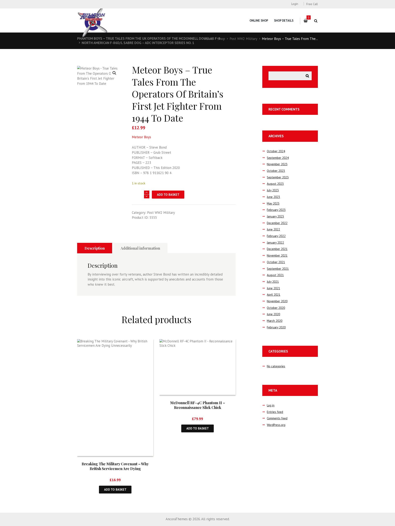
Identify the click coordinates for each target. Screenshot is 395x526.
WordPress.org (276, 425)
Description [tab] (95, 248)
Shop (221, 38)
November (277, 164)
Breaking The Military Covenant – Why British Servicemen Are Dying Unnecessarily (115, 468)
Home (208, 38)
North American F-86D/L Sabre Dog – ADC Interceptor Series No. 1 (138, 43)
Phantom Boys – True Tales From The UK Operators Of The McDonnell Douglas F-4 (148, 38)
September (278, 158)
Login (294, 4)
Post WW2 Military (243, 38)
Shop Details (283, 20)
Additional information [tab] (140, 248)
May (273, 203)
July (273, 190)
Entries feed (275, 412)
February (276, 210)
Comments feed (277, 418)
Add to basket (168, 195)
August (275, 184)
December (277, 223)
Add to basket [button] (115, 489)
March (274, 321)
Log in (270, 405)
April (273, 295)
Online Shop (259, 20)
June (273, 197)
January (275, 216)
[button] (114, 73)
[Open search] (315, 21)
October (276, 151)
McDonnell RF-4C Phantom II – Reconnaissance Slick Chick (197, 405)
